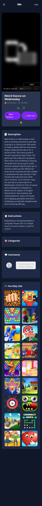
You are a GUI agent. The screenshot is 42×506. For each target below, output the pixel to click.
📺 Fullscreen (29, 115)
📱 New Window (9, 115)
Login (36, 4)
